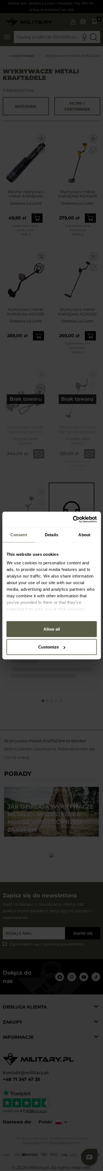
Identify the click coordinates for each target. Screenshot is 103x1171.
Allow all (51, 628)
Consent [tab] (18, 534)
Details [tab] (51, 534)
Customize (48, 647)
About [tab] (84, 534)
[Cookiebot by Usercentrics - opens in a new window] (73, 519)
